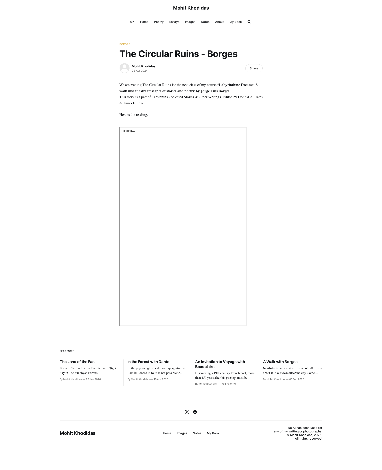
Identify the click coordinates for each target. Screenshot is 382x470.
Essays (174, 22)
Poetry (159, 22)
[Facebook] (195, 412)
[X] (187, 412)
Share (254, 68)
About (219, 22)
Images (190, 22)
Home (144, 22)
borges (124, 44)
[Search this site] (249, 22)
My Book (235, 22)
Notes (205, 22)
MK (132, 22)
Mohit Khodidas (191, 8)
